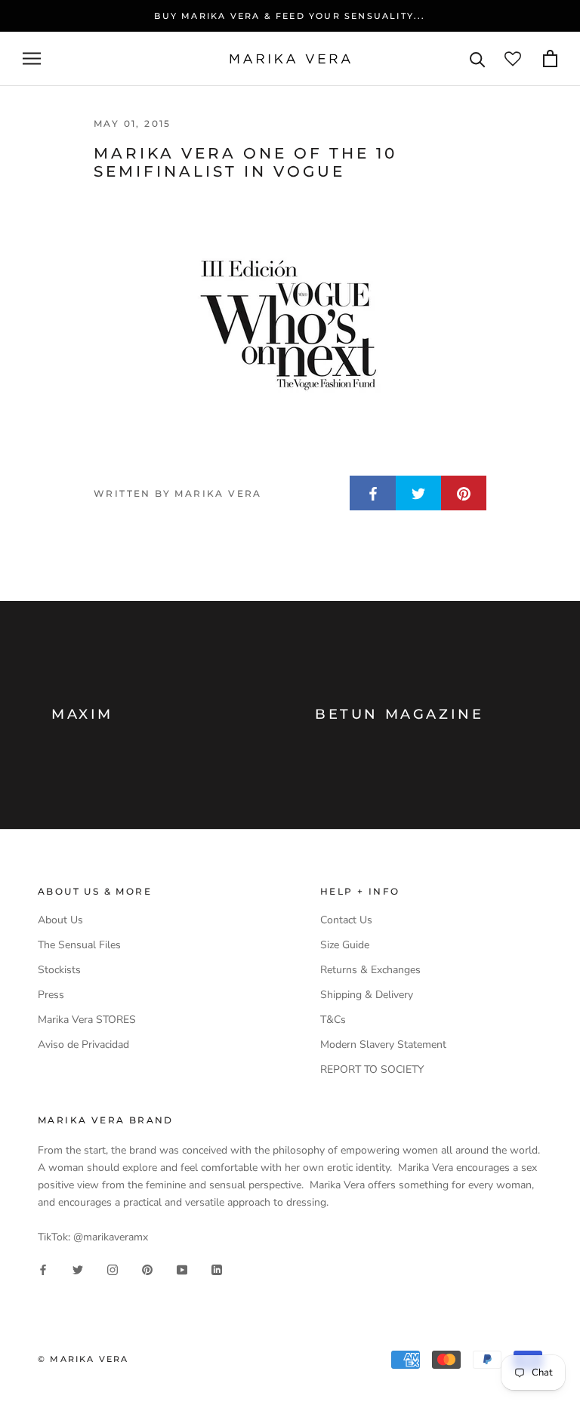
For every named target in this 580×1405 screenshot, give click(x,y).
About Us (60, 920)
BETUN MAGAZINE (399, 714)
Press (51, 995)
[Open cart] (550, 58)
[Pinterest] (147, 1269)
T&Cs (333, 1019)
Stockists (59, 970)
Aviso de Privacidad (83, 1044)
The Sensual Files (79, 945)
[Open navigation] (32, 58)
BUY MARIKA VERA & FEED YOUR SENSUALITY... (289, 16)
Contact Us (346, 920)
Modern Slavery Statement (383, 1044)
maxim (82, 714)
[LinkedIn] (216, 1269)
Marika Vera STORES (87, 1019)
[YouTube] (182, 1269)
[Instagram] (112, 1269)
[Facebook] (43, 1269)
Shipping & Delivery (366, 995)
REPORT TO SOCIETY (372, 1069)
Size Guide (344, 945)
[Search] (478, 58)
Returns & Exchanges (370, 970)
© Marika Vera (83, 1359)
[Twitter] (77, 1269)
